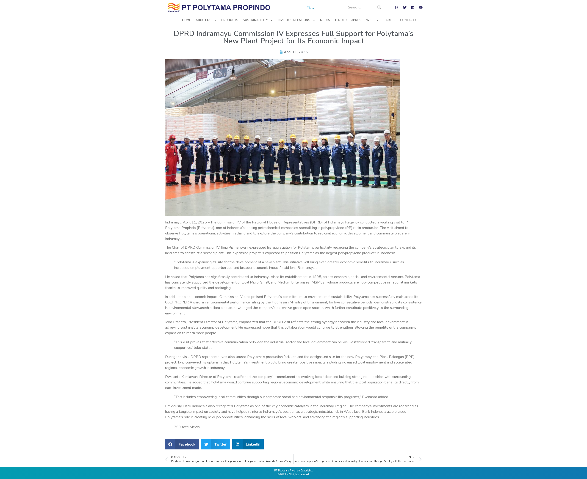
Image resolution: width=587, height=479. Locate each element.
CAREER (389, 20)
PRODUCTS (229, 20)
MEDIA (325, 20)
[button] (182, 444)
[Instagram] (396, 7)
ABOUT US (203, 20)
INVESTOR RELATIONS (293, 20)
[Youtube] (420, 7)
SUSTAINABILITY (255, 20)
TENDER (341, 20)
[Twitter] (404, 7)
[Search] (379, 7)
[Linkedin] (412, 7)
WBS (370, 20)
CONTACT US (410, 20)
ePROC (356, 20)
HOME (186, 20)
